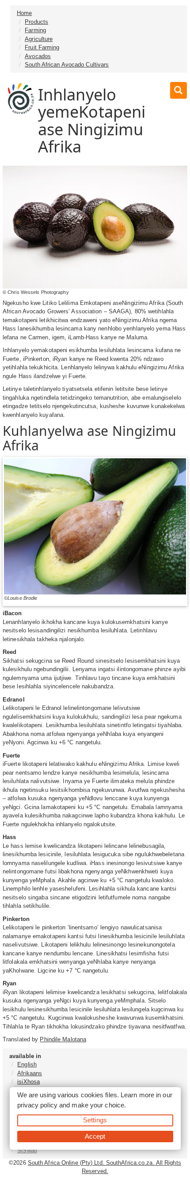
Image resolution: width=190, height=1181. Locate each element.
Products (36, 22)
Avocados (38, 56)
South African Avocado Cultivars (67, 64)
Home (24, 13)
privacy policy (37, 1105)
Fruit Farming (42, 47)
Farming (35, 30)
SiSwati (27, 1150)
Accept (95, 1136)
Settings (95, 1120)
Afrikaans (29, 1073)
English (27, 1064)
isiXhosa (28, 1081)
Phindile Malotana (63, 1039)
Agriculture (39, 39)
